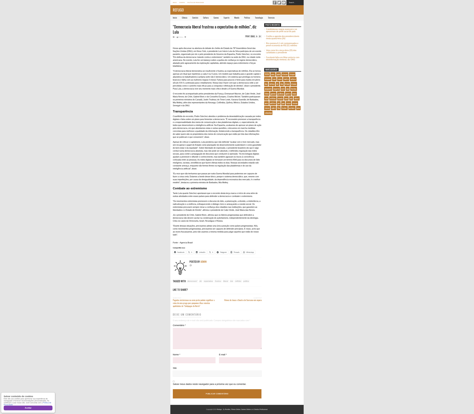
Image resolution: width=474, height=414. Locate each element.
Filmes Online (235, 409)
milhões (238, 281)
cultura (293, 79)
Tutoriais (271, 17)
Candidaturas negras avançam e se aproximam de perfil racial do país (281, 30)
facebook (275, 3)
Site (175, 368)
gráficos (281, 93)
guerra (288, 93)
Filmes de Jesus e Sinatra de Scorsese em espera (243, 300)
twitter (279, 3)
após (278, 74)
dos (281, 84)
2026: (267, 74)
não (291, 98)
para (266, 103)
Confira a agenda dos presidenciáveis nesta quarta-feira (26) (282, 37)
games (273, 93)
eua (287, 88)
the (278, 108)
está (283, 88)
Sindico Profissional (260, 409)
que (283, 103)
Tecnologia (259, 17)
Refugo (178, 10)
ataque (292, 74)
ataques (268, 79)
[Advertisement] (282, 138)
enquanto (268, 88)
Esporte (226, 17)
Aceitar (28, 408)
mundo (280, 98)
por (278, 103)
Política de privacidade (195, 2)
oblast (296, 98)
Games (216, 17)
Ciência (184, 17)
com (274, 79)
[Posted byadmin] (181, 274)
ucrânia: (292, 108)
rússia (267, 108)
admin (203, 261)
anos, (273, 74)
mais (294, 93)
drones (293, 84)
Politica (247, 17)
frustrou (218, 281)
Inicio (175, 2)
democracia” (192, 281)
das (266, 84)
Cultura (206, 17)
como (280, 79)
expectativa (208, 281)
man (266, 98)
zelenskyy (268, 112)
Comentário (179, 325)
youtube (284, 3)
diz (200, 281)
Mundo (236, 17)
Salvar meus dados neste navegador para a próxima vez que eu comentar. (209, 384)
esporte (276, 88)
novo (286, 98)
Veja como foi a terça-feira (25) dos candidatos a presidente (281, 51)
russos (294, 103)
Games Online (246, 409)
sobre (273, 108)
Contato (182, 2)
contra (286, 79)
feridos (293, 88)
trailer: (284, 108)
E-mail (223, 354)
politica (246, 281)
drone (287, 84)
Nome (176, 354)
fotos (267, 93)
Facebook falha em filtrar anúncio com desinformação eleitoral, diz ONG (282, 58)
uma (298, 108)
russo (288, 103)
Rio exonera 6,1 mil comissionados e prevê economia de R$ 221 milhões (282, 44)
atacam (285, 74)
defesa (272, 84)
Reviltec (227, 409)
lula (231, 281)
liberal (225, 281)
